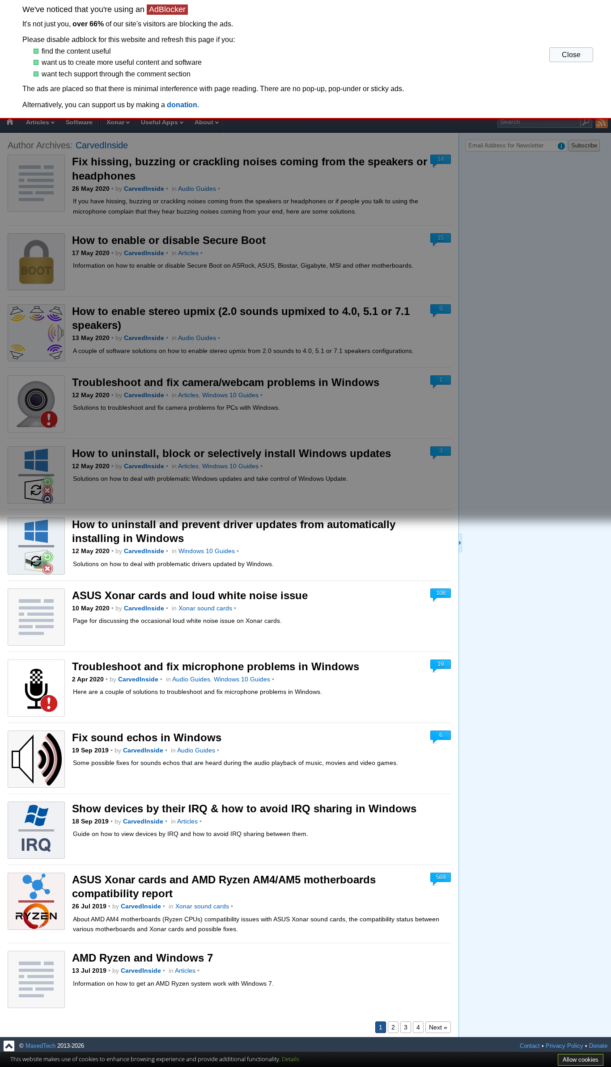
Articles (37, 122)
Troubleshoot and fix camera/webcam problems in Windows (225, 382)
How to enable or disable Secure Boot (169, 240)
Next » (438, 1027)
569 (441, 877)
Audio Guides (197, 188)
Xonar (115, 122)
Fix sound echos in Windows (146, 737)
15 (440, 238)
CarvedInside (102, 145)
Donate (598, 1046)
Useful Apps (159, 122)
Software (79, 122)
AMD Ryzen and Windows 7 (142, 958)
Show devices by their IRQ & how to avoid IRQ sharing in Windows (244, 808)
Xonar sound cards (205, 608)
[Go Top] (9, 1046)
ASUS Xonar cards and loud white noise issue (190, 595)
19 (440, 664)
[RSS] (601, 122)
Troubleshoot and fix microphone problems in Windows (215, 666)
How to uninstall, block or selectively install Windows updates (231, 453)
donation (182, 105)
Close (571, 55)
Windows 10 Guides (230, 395)
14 (440, 159)
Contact (530, 1046)
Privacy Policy (564, 1046)
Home (9, 122)
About (204, 122)
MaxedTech (40, 1046)
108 (441, 593)
